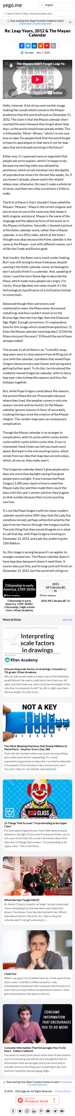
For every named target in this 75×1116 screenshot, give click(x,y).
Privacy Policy (63, 1091)
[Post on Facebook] (22, 45)
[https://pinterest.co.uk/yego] (41, 1111)
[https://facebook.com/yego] (13, 1111)
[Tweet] (28, 45)
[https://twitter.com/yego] (20, 1111)
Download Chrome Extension (35, 23)
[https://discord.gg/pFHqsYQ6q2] (62, 1111)
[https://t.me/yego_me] (55, 1111)
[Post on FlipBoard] (47, 45)
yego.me (11, 5)
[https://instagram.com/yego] (27, 1111)
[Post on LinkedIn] (34, 45)
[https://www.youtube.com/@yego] (48, 1111)
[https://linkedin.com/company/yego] (34, 1111)
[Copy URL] (53, 45)
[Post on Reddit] (40, 45)
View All (67, 619)
